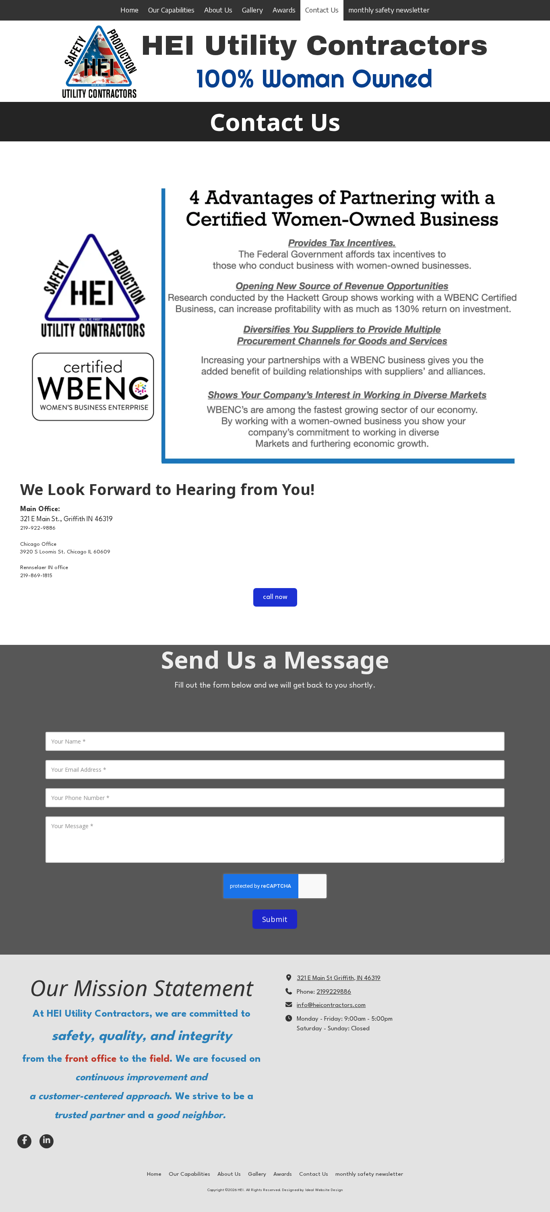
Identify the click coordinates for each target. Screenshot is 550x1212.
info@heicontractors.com (331, 1006)
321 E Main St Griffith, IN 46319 (338, 979)
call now (275, 597)
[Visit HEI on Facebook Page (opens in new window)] (24, 1141)
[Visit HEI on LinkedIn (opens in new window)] (46, 1141)
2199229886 (333, 992)
